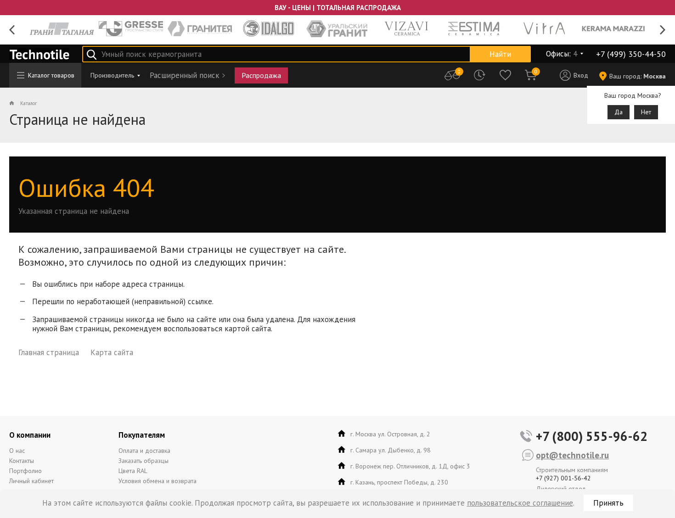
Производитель (112, 75)
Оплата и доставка (144, 450)
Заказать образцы (143, 461)
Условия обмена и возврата (157, 481)
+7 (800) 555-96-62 (591, 436)
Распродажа (261, 75)
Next (663, 30)
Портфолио (25, 471)
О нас (17, 450)
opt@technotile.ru (572, 455)
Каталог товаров (51, 75)
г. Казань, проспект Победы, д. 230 (399, 482)
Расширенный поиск (184, 75)
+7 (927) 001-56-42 (563, 478)
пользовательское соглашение (520, 503)
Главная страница (48, 352)
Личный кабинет (31, 481)
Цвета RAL (132, 471)
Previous (12, 30)
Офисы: (561, 54)
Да (618, 112)
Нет (646, 112)
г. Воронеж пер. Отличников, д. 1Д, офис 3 (410, 466)
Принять (608, 503)
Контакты (21, 461)
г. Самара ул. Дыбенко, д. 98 (390, 450)
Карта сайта (111, 352)
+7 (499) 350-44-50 (631, 54)
